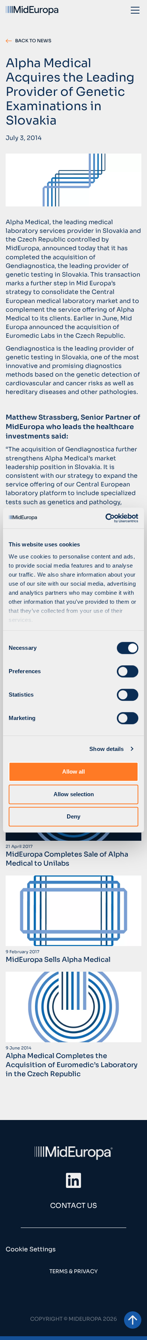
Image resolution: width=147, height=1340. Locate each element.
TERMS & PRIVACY (73, 1271)
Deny (73, 816)
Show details (106, 749)
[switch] (127, 671)
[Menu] (135, 10)
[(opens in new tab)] (73, 1180)
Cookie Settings (31, 1249)
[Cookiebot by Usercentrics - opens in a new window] (105, 518)
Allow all (73, 771)
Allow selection (74, 794)
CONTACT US (73, 1206)
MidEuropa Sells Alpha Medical (58, 959)
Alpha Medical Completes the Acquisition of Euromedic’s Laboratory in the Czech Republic (72, 1065)
